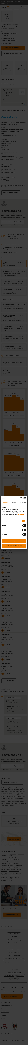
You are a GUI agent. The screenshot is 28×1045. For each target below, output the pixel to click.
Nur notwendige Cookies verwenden (14, 545)
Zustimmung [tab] (5, 502)
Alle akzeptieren (14, 541)
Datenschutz (20, 514)
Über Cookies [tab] (22, 502)
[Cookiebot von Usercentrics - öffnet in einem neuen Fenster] (20, 498)
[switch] (24, 525)
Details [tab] (14, 502)
